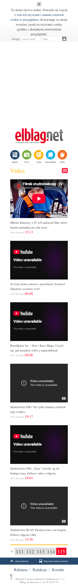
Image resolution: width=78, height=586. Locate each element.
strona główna (21, 561)
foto (26, 156)
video (38, 156)
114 (51, 551)
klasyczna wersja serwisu (56, 561)
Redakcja (40, 569)
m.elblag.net (39, 135)
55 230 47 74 (52, 582)
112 (30, 551)
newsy (15, 156)
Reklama (20, 569)
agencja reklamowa (36, 578)
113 (40, 551)
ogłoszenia (50, 156)
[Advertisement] (39, 83)
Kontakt (58, 569)
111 (20, 551)
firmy (62, 156)
